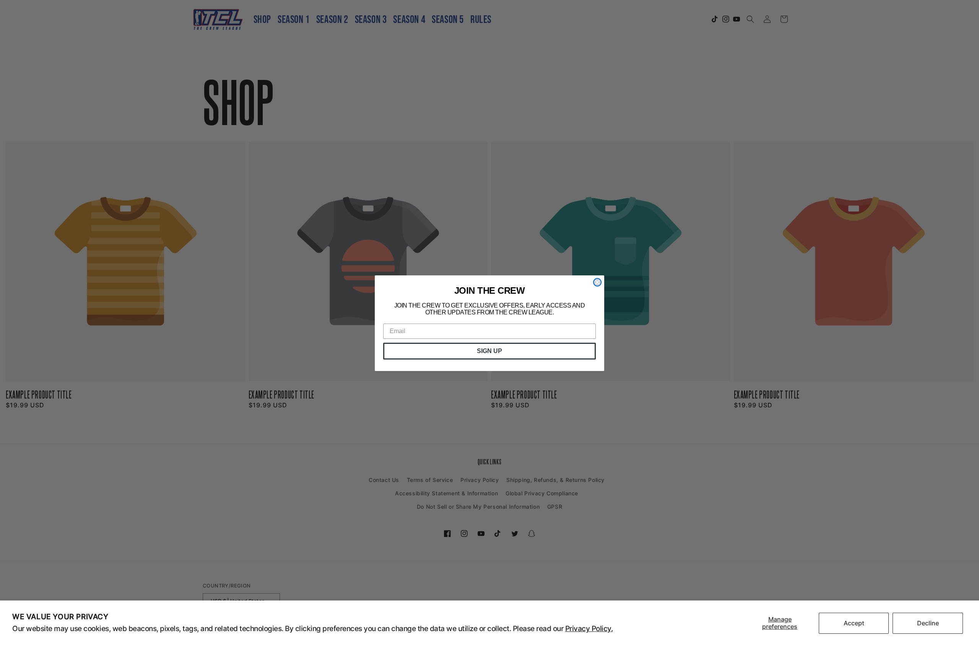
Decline (928, 623)
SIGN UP (489, 351)
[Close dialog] (597, 282)
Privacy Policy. (589, 628)
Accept (854, 623)
